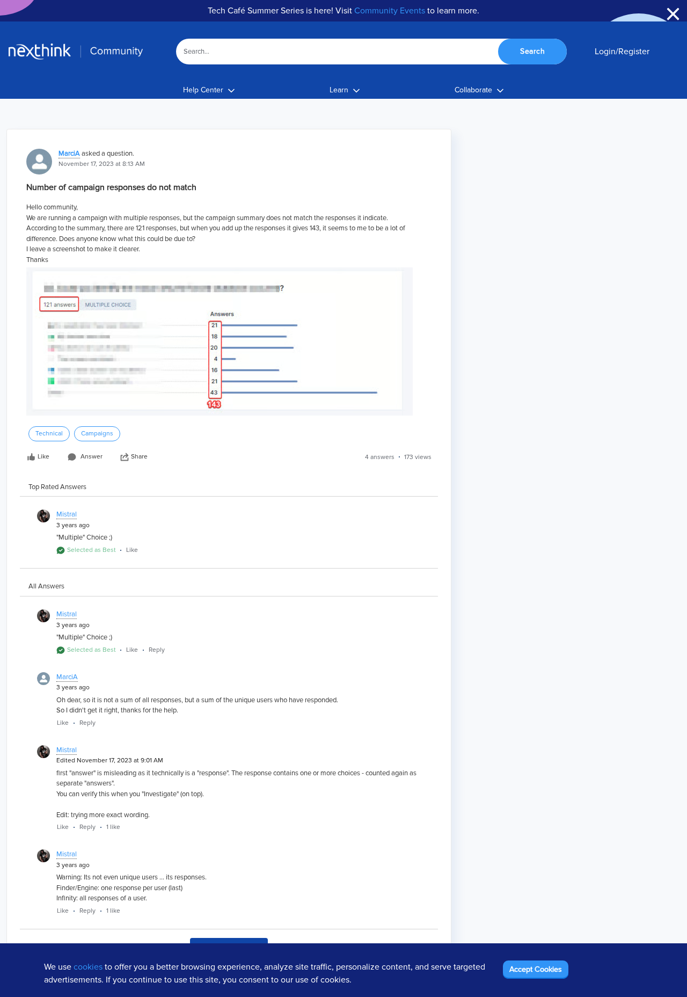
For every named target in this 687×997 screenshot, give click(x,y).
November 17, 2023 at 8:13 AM (102, 164)
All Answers (46, 586)
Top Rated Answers (57, 487)
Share (139, 457)
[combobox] (371, 51)
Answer (92, 457)
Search (532, 51)
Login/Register (622, 51)
